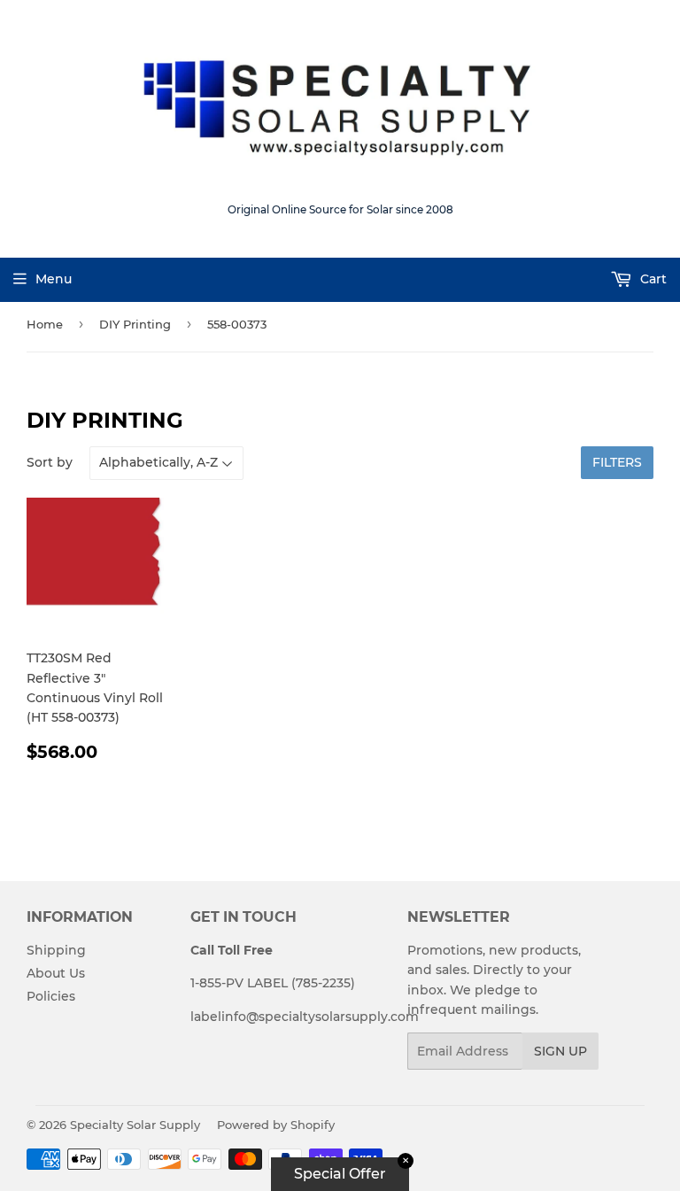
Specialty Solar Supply (135, 1125)
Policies (51, 996)
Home (45, 324)
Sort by (50, 462)
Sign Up (560, 1051)
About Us (56, 973)
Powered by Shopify (276, 1125)
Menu (53, 279)
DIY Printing (135, 324)
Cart (652, 279)
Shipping (56, 950)
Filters (617, 462)
